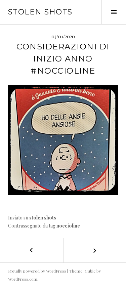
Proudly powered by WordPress (37, 271)
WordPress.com (22, 279)
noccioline (68, 225)
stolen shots (40, 11)
